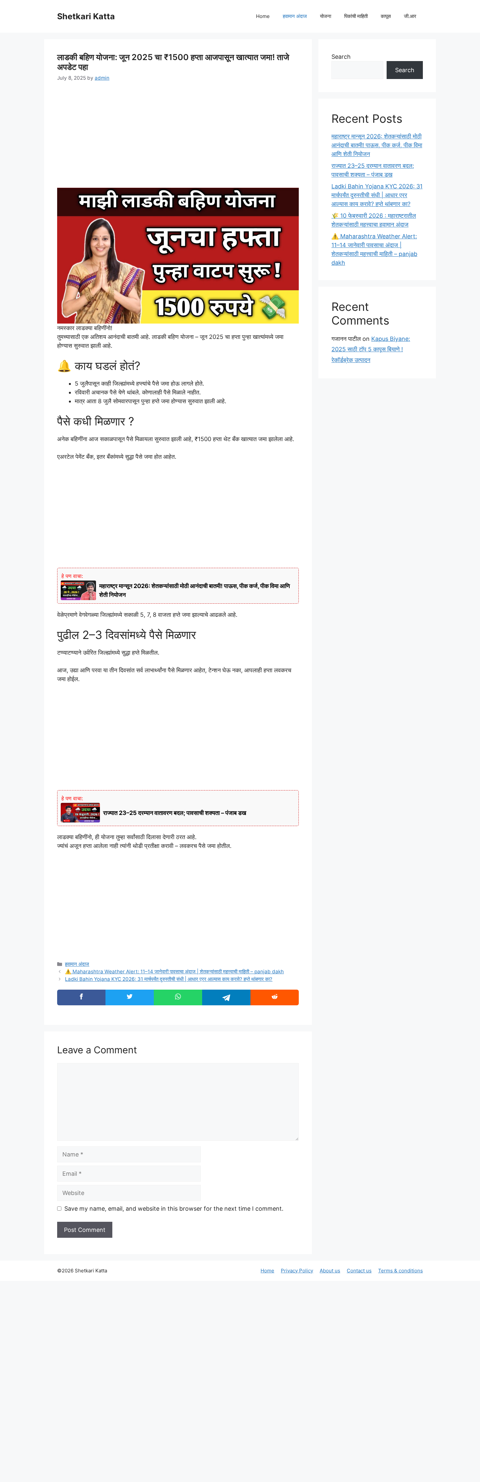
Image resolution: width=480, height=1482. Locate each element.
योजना (325, 16)
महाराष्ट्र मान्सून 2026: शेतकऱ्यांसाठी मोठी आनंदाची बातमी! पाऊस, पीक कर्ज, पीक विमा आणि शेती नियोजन (376, 145)
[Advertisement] (178, 139)
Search (341, 56)
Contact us (359, 1270)
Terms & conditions (400, 1270)
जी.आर (410, 16)
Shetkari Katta (86, 16)
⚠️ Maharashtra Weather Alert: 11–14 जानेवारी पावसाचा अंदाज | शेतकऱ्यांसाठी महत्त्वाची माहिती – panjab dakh (174, 971)
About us (330, 1270)
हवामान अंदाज (295, 16)
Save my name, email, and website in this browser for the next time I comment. (173, 1208)
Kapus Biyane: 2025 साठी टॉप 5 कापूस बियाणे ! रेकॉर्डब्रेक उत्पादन (370, 349)
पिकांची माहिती (356, 16)
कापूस (386, 16)
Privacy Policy (297, 1270)
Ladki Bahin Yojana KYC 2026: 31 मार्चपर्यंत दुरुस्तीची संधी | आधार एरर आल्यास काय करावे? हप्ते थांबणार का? (168, 979)
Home (263, 16)
